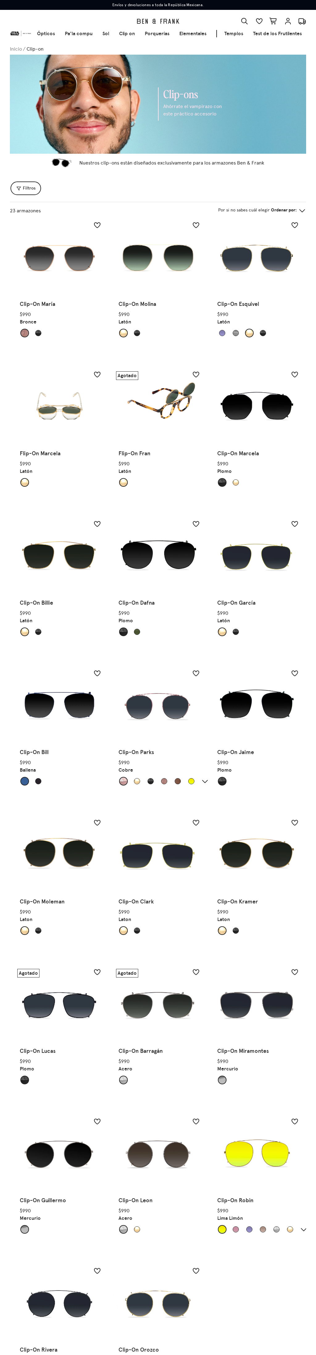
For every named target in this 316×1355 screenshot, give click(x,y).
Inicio (16, 49)
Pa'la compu (79, 33)
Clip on (127, 33)
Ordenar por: (257, 210)
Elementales (192, 33)
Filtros (29, 188)
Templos (233, 33)
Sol (105, 33)
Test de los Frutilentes (277, 33)
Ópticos (46, 33)
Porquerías (157, 33)
